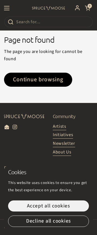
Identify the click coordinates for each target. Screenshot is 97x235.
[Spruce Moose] (48, 8)
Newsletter (64, 143)
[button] (87, 8)
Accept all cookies (48, 206)
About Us (62, 152)
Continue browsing (38, 79)
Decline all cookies (48, 221)
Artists (59, 126)
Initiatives (63, 135)
